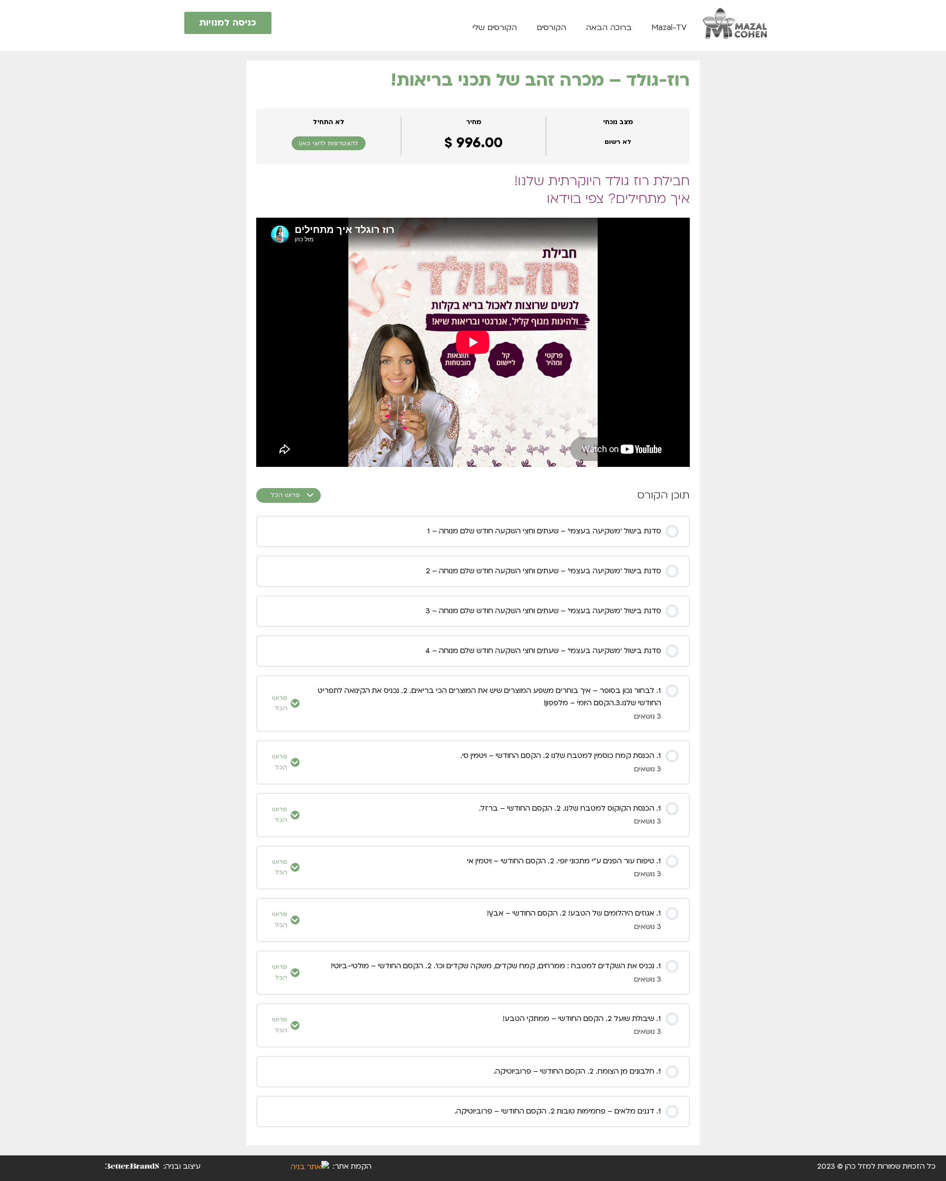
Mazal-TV (669, 27)
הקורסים (551, 27)
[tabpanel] (473, 321)
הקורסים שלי (495, 27)
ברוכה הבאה (609, 27)
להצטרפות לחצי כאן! (328, 143)
